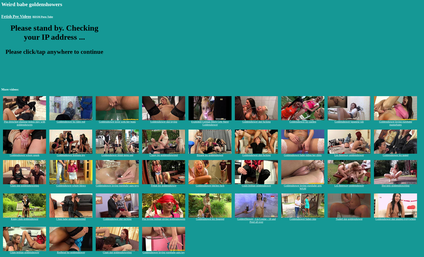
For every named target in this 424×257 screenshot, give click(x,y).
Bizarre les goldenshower (210, 155)
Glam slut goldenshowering (24, 185)
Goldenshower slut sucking (117, 219)
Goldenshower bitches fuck (210, 185)
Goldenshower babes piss (303, 219)
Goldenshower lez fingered (210, 219)
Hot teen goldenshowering (395, 185)
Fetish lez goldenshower (163, 185)
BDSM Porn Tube (42, 16)
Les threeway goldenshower (349, 155)
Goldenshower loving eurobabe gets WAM (303, 187)
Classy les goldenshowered (164, 155)
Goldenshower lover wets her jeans (117, 121)
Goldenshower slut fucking (256, 121)
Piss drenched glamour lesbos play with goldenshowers (24, 123)
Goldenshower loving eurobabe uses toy (164, 252)
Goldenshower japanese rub (349, 121)
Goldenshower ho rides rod (71, 121)
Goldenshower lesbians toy (71, 155)
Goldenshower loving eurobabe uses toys (117, 185)
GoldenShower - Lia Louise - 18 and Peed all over (256, 220)
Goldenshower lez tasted (395, 155)
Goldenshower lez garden (302, 121)
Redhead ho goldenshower (71, 252)
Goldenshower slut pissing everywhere (395, 219)
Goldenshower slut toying (163, 121)
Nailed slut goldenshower (349, 219)
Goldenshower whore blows (71, 185)
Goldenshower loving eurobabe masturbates (395, 123)
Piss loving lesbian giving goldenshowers (163, 219)
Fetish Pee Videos (16, 16)
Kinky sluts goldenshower (24, 219)
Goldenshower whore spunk (24, 155)
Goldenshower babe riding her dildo (303, 155)
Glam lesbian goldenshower (256, 185)
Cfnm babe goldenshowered (71, 219)
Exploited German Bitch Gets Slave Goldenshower (210, 123)
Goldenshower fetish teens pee (117, 155)
